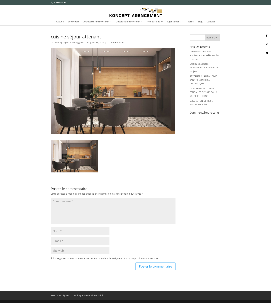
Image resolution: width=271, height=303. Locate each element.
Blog (200, 22)
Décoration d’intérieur (128, 22)
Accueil (60, 22)
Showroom (73, 22)
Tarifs (191, 22)
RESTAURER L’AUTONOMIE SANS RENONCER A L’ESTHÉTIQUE (203, 80)
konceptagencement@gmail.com (72, 42)
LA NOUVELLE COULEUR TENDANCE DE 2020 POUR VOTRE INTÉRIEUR (203, 92)
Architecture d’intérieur (96, 22)
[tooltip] (267, 35)
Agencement (174, 22)
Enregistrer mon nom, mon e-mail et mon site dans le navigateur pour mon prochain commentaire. (107, 258)
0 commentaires (115, 42)
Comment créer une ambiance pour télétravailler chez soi (205, 55)
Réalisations (153, 22)
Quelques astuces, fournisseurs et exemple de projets (204, 67)
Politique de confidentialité (88, 295)
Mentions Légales (60, 295)
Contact (211, 22)
